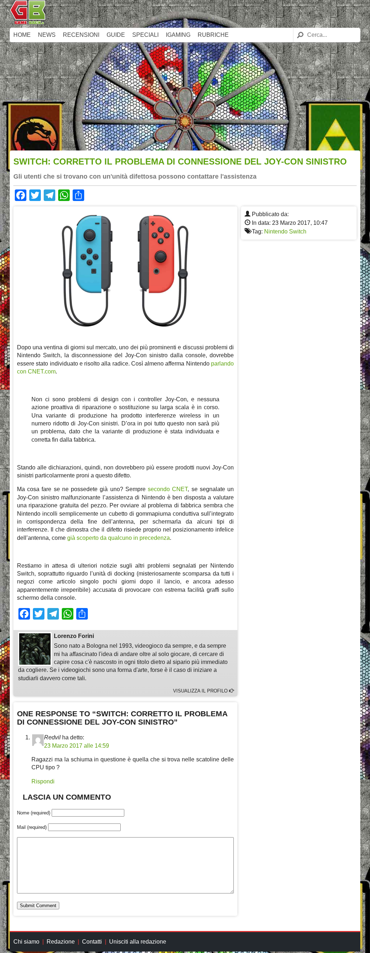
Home (22, 35)
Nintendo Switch (285, 231)
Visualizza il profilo (201, 691)
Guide (116, 35)
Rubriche (213, 35)
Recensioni (81, 35)
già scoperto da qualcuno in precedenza (118, 538)
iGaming (178, 35)
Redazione (61, 942)
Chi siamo (26, 942)
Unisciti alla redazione (137, 942)
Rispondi (43, 781)
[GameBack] (28, 22)
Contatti (92, 942)
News (47, 35)
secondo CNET (168, 489)
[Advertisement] (185, 96)
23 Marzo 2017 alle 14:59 (76, 746)
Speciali (145, 35)
